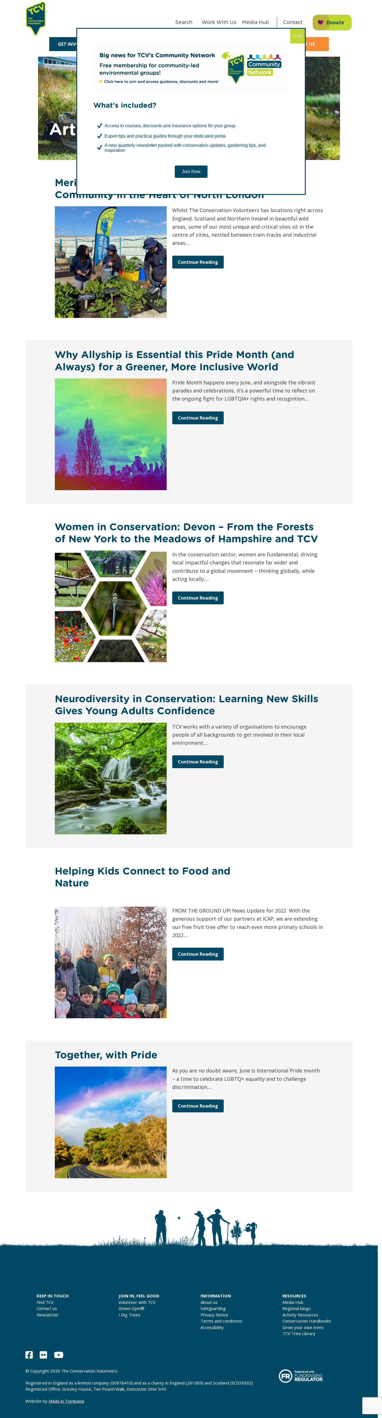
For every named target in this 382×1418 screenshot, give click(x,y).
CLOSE (298, 35)
